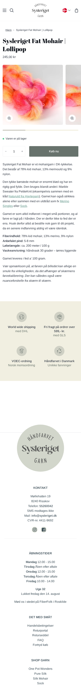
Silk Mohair (40, 678)
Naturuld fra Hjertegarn (23, 196)
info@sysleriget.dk (44, 515)
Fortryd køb (40, 644)
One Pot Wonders (40, 668)
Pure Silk (40, 673)
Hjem (8, 30)
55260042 (46, 506)
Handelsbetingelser (40, 625)
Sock (23, 205)
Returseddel (40, 635)
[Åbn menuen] (3, 10)
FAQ (40, 640)
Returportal (40, 630)
